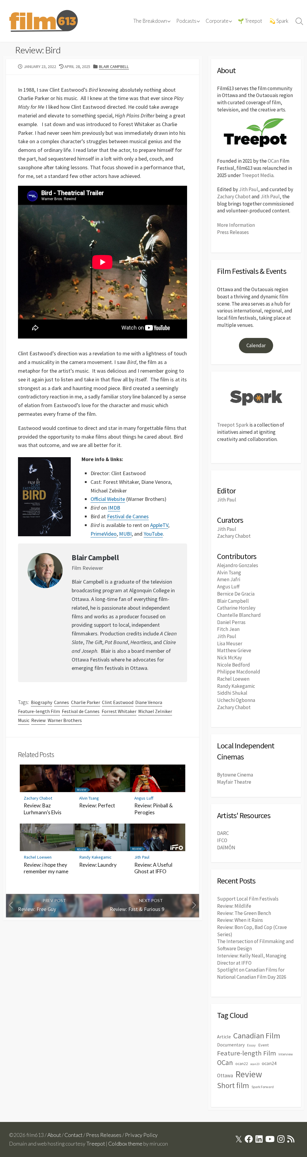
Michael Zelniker (155, 711)
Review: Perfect (97, 805)
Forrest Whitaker (119, 711)
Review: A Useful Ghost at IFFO (153, 868)
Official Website (108, 499)
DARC (223, 833)
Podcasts (186, 21)
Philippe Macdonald (238, 671)
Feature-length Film (39, 711)
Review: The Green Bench (244, 913)
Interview (286, 1054)
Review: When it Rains (240, 920)
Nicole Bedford (233, 664)
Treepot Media (257, 175)
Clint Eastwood (117, 702)
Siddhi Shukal (232, 693)
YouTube (153, 533)
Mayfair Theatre (234, 782)
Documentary (231, 1045)
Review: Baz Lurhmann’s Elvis (42, 808)
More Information (236, 225)
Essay (251, 1045)
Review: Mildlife (234, 906)
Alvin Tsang (89, 798)
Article (224, 1037)
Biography (41, 702)
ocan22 (241, 1063)
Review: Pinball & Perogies (153, 808)
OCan (273, 161)
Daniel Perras (231, 622)
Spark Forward (263, 1087)
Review (38, 720)
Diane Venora (148, 702)
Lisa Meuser (229, 643)
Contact (73, 1135)
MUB (124, 533)
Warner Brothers (65, 720)
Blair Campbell (114, 66)
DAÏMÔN (226, 847)
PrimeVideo (104, 533)
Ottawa (225, 1075)
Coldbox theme (125, 1144)
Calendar (256, 345)
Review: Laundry (98, 865)
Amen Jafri (228, 579)
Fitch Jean (228, 629)
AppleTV (159, 525)
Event (263, 1045)
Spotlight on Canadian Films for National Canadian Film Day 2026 (251, 973)
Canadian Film (256, 1035)
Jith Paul (141, 857)
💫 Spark (278, 21)
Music (23, 720)
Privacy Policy (141, 1135)
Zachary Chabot (38, 798)
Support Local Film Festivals (248, 898)
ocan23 (254, 1064)
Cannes (61, 702)
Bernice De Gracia (236, 593)
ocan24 (269, 1063)
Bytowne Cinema (235, 774)
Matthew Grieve (234, 650)
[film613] (43, 21)
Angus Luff (143, 798)
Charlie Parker (85, 702)
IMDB (114, 507)
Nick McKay (229, 657)
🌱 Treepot (250, 21)
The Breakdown (150, 21)
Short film (233, 1085)
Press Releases (233, 232)
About (54, 1135)
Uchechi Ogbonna (236, 700)
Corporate (217, 21)
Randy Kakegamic (95, 857)
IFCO (222, 840)
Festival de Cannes (128, 516)
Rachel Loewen (38, 857)
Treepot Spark (233, 425)
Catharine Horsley (236, 608)
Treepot (95, 1144)
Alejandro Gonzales (237, 565)
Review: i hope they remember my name (46, 868)
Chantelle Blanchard (239, 615)
